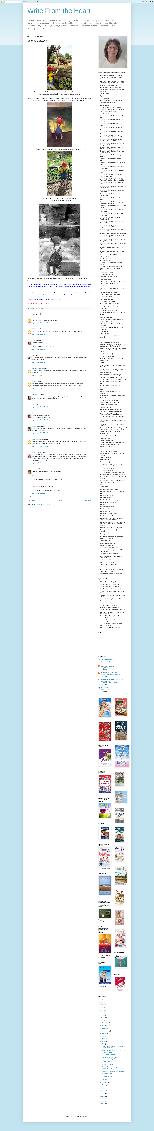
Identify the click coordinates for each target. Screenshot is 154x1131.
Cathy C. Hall (105, 688)
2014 (102, 1091)
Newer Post (31, 501)
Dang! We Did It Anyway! (107, 668)
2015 (102, 1088)
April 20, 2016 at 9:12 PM (40, 362)
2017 (102, 1018)
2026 (102, 999)
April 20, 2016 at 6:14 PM (40, 323)
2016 (102, 1020)
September (105, 1031)
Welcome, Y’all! (105, 689)
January (104, 1085)
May (103, 1041)
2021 (102, 1007)
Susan (34, 469)
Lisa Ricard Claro (38, 439)
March (104, 1080)
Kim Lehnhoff (36, 329)
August (104, 1033)
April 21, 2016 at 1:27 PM (40, 493)
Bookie (34, 413)
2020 (102, 1010)
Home (60, 501)
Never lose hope (107, 1074)
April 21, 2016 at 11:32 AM (40, 446)
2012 (102, 1096)
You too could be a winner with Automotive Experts (111, 1058)
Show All (125, 693)
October (104, 1028)
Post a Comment (35, 497)
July (103, 1036)
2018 (102, 1015)
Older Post (88, 501)
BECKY (34, 381)
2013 (102, 1093)
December (105, 1023)
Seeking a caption (107, 1061)
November (105, 1025)
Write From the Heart (58, 11)
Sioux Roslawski (37, 368)
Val (33, 355)
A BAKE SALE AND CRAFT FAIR (110, 683)
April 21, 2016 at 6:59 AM (40, 420)
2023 (102, 1002)
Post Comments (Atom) (43, 504)
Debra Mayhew (37, 452)
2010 (102, 1101)
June (103, 1039)
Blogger (85, 1116)
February (105, 1082)
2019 (102, 1013)
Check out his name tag (109, 1055)
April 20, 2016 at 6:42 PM (40, 334)
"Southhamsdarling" (107, 659)
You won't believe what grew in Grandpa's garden (111, 1067)
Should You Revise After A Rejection (110, 674)
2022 (102, 1005)
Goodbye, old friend (108, 1064)
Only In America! (107, 1076)
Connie (34, 340)
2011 (102, 1099)
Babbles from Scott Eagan (109, 673)
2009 (102, 1104)
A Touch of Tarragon (107, 666)
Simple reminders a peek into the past (113, 1071)
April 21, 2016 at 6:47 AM (40, 407)
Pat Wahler (35, 394)
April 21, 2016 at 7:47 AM (40, 433)
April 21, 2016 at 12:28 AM (40, 388)
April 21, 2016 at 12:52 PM (40, 463)
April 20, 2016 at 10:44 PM (40, 375)
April (103, 1044)
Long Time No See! (106, 661)
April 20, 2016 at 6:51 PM (40, 349)
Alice (34, 318)
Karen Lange (36, 426)
